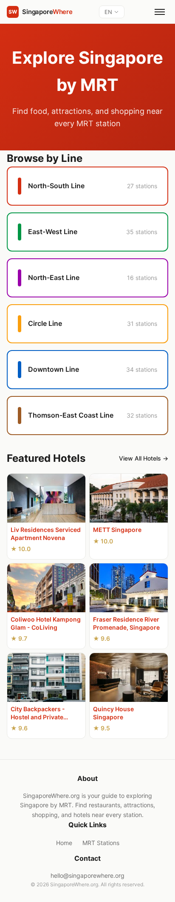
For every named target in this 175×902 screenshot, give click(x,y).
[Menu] (159, 12)
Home (64, 842)
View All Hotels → (143, 458)
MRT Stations (100, 842)
